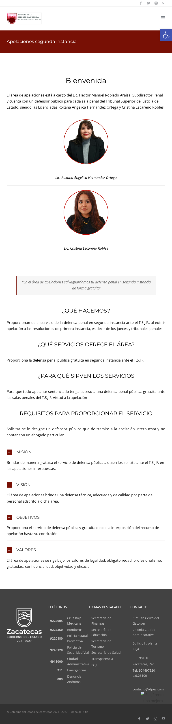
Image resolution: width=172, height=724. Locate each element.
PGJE (94, 665)
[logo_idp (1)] (24, 14)
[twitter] (148, 3)
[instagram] (156, 3)
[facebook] (140, 3)
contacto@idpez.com (148, 689)
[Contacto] (163, 3)
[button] (166, 35)
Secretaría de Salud (106, 652)
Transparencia (102, 659)
